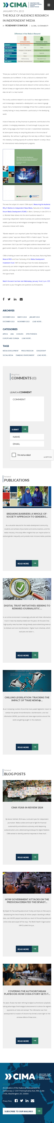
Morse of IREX (7, 259)
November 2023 (23, 322)
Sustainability (42, 26)
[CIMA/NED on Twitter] (20, 1101)
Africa (5, 334)
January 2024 (35, 317)
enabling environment (25, 355)
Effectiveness (31, 334)
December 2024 (9, 317)
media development (10, 351)
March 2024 (22, 317)
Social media (8, 355)
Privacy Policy (7, 1101)
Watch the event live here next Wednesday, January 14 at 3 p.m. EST (26, 281)
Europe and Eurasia (11, 338)
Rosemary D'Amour (16, 25)
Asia (12, 334)
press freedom (27, 351)
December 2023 (9, 322)
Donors (19, 334)
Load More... (37, 322)
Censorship (41, 351)
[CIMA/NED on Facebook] (15, 1101)
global (34, 26)
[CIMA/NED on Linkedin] (26, 1101)
